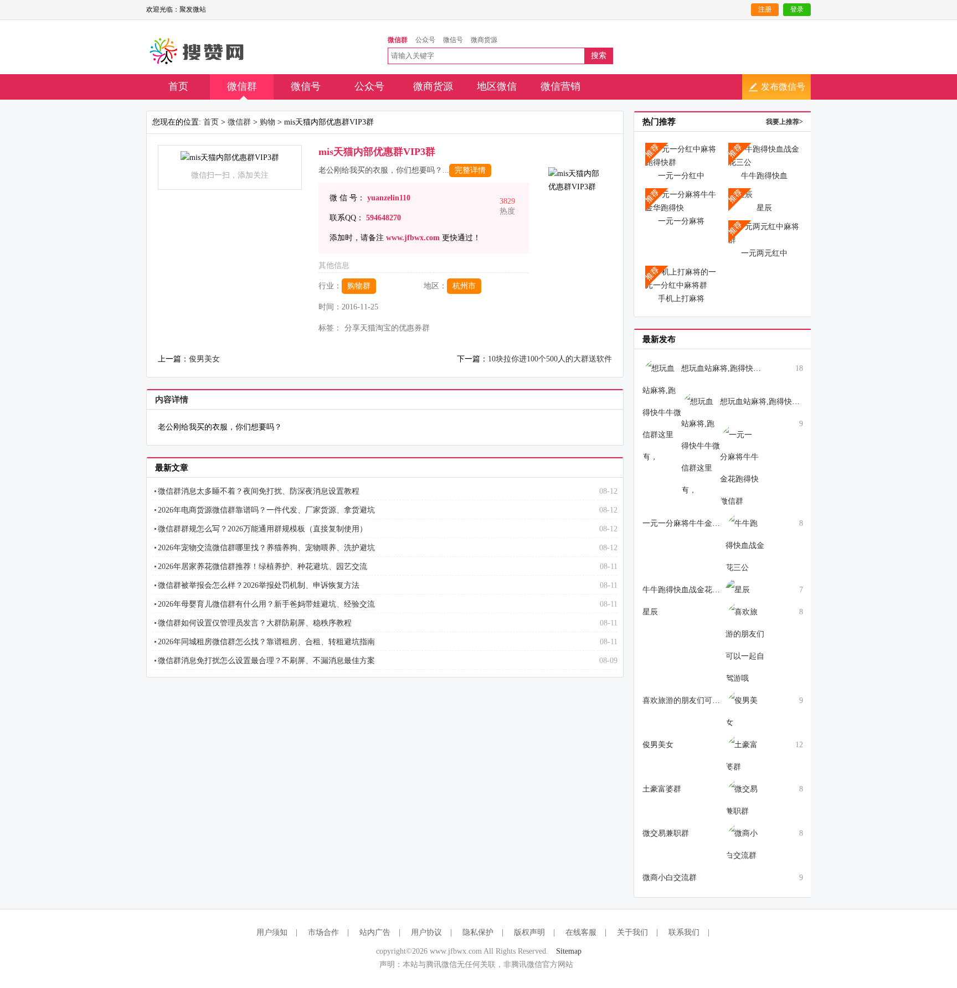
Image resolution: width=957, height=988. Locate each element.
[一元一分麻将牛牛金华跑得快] (681, 200)
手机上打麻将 (681, 298)
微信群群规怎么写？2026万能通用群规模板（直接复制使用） (262, 529)
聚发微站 (197, 51)
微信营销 (560, 86)
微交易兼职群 (665, 833)
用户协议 (426, 932)
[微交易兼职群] (745, 799)
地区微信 (497, 86)
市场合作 (323, 932)
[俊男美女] (745, 711)
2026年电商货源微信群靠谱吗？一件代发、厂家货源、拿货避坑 (266, 510)
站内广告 (374, 932)
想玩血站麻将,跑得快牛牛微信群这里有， (752, 368)
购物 (267, 122)
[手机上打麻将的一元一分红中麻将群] (681, 278)
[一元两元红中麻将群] (764, 233)
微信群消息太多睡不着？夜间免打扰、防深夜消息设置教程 (258, 491)
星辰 (764, 208)
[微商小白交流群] (745, 844)
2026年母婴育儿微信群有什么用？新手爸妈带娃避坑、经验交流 (266, 604)
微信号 (306, 86)
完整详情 (470, 170)
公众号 (369, 86)
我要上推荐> (784, 122)
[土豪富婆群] (745, 755)
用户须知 (271, 932)
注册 (764, 9)
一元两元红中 (764, 253)
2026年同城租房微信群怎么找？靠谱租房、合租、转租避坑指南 (266, 642)
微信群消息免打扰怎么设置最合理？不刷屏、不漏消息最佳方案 (266, 660)
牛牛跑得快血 (764, 176)
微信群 (242, 86)
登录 (797, 9)
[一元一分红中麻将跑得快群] (681, 155)
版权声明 (529, 932)
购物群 (359, 286)
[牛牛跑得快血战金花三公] (764, 155)
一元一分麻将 (681, 221)
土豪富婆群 (661, 789)
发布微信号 (783, 86)
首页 (178, 86)
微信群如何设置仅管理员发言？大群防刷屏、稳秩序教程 (255, 623)
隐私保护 (477, 932)
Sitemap (569, 951)
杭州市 (464, 286)
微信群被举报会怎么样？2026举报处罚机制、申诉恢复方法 (258, 585)
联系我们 (683, 932)
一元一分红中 (681, 176)
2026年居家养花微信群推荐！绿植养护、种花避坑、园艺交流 (262, 566)
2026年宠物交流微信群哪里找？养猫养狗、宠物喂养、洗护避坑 (266, 548)
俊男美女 (204, 359)
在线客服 (580, 932)
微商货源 (433, 86)
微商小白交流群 (669, 877)
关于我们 (632, 932)
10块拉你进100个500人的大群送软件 (550, 359)
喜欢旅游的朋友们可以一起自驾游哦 (704, 700)
